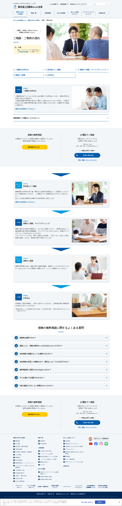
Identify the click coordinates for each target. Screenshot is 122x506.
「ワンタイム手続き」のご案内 (48, 459)
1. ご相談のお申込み (21, 70)
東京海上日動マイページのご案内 (49, 456)
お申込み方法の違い (23, 51)
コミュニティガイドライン (78, 486)
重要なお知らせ (44, 462)
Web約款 (42, 443)
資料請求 (42, 441)
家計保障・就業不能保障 (21, 446)
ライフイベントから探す (46, 453)
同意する (100, 502)
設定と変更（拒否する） (87, 502)
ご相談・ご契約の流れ (21, 475)
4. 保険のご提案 (19, 75)
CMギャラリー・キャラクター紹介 (74, 462)
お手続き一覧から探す (46, 451)
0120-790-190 (88, 155)
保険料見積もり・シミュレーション (24, 463)
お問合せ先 (66, 466)
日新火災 (50, 494)
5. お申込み (50, 75)
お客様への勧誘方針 (43, 486)
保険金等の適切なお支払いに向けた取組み (74, 452)
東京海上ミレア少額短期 (77, 494)
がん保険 (17, 443)
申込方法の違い (19, 478)
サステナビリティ (70, 449)
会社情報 (67, 441)
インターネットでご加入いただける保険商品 (24, 466)
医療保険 (17, 441)
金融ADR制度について (55, 486)
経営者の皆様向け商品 (46, 476)
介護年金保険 (18, 449)
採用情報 (67, 456)
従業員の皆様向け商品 (46, 479)
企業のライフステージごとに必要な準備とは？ (49, 472)
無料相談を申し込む (34, 147)
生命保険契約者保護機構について (91, 486)
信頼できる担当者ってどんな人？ (25, 108)
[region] (61, 502)
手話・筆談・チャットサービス (87, 160)
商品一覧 (40, 437)
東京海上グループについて (72, 443)
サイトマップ (66, 486)
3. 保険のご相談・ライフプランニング (92, 70)
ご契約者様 (41, 447)
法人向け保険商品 (19, 481)
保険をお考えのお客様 (19, 437)
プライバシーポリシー (19, 486)
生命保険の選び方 (19, 473)
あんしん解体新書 (70, 459)
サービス (42, 464)
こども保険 (18, 454)
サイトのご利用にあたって (31, 486)
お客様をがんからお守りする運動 (74, 446)
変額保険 (17, 457)
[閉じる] (119, 502)
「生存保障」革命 (19, 470)
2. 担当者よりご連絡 (53, 70)
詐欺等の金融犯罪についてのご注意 (102, 486)
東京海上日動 (40, 494)
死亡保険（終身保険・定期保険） (24, 452)
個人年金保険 (18, 460)
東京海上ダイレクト (61, 494)
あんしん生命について (69, 437)
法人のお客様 (41, 468)
